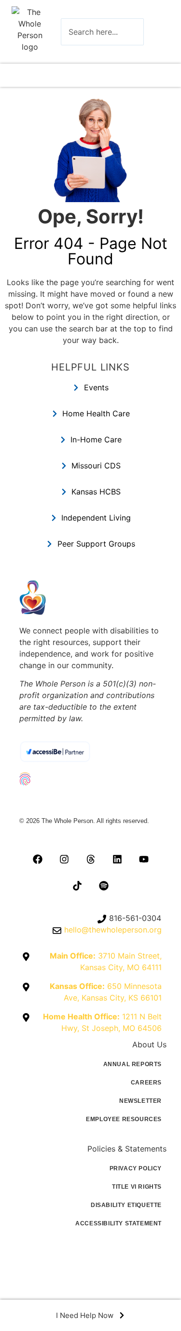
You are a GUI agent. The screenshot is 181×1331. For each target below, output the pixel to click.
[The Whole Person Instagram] (64, 859)
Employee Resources (124, 1119)
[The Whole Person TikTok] (77, 885)
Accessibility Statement (118, 1223)
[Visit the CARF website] (90, 801)
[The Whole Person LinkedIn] (117, 859)
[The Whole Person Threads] (90, 859)
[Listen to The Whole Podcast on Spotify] (103, 885)
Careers (146, 1082)
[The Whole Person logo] (30, 29)
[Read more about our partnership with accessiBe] (90, 751)
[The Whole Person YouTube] (143, 859)
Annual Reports (132, 1064)
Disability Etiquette (126, 1205)
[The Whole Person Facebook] (37, 859)
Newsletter (140, 1101)
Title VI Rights (137, 1186)
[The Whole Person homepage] (90, 597)
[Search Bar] (158, 31)
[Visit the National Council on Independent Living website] (90, 778)
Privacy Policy (136, 1168)
